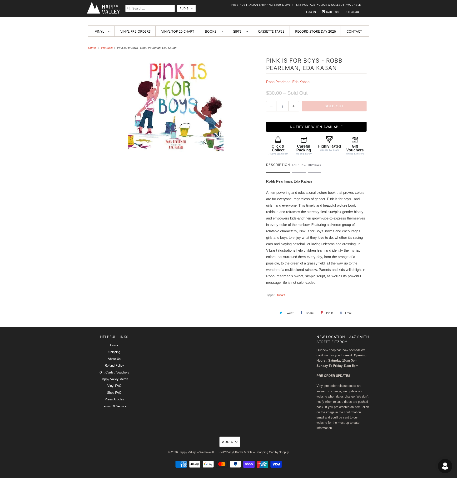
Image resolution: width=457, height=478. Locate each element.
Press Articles (114, 399)
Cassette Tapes (271, 31)
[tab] (278, 166)
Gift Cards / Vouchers (114, 372)
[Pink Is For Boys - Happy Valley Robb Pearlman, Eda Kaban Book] (176, 104)
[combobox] (150, 8)
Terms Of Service (114, 406)
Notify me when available (316, 127)
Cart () (332, 12)
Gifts (238, 31)
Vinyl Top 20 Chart (177, 31)
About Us (114, 359)
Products (107, 48)
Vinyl (100, 31)
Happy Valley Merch (114, 379)
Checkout (353, 12)
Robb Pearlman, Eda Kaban (287, 82)
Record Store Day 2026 (315, 31)
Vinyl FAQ (114, 386)
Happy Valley (187, 452)
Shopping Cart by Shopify (272, 452)
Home (114, 345)
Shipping (114, 352)
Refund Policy (114, 365)
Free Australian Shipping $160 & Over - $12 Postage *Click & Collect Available (296, 4)
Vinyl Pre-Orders (135, 31)
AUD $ (184, 8)
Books (211, 31)
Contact (354, 31)
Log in (311, 12)
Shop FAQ (114, 392)
